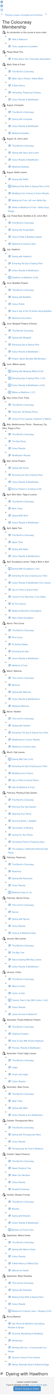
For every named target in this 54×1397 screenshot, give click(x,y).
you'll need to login (38, 1384)
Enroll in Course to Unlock (27, 1388)
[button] (1, 2)
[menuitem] (1, 6)
